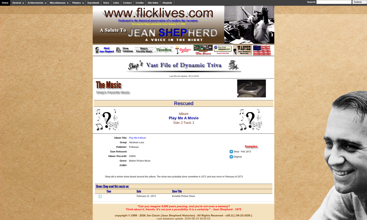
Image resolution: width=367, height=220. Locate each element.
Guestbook (93, 3)
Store (106, 3)
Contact (127, 3)
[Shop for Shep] (203, 54)
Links (116, 3)
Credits (140, 3)
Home (5, 3)
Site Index (153, 3)
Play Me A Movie (137, 138)
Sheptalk (167, 3)
